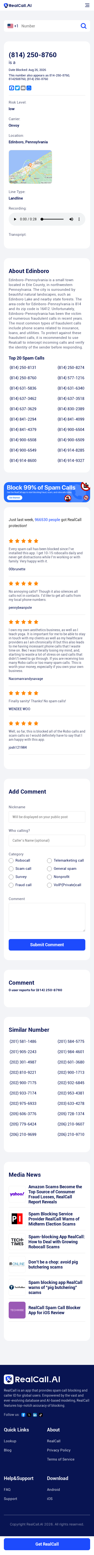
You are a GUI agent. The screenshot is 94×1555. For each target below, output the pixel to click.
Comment (17, 899)
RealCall (53, 1441)
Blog (8, 1450)
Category (16, 854)
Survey (21, 877)
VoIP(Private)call (67, 885)
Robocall (22, 860)
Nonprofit (61, 877)
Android (53, 1489)
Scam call (23, 868)
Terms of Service (60, 1459)
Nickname (17, 807)
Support (10, 1499)
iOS (50, 1499)
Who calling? (19, 830)
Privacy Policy (59, 1450)
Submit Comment (47, 944)
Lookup (10, 1441)
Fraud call (23, 885)
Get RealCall (47, 1544)
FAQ (7, 1489)
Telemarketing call (69, 860)
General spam (65, 868)
